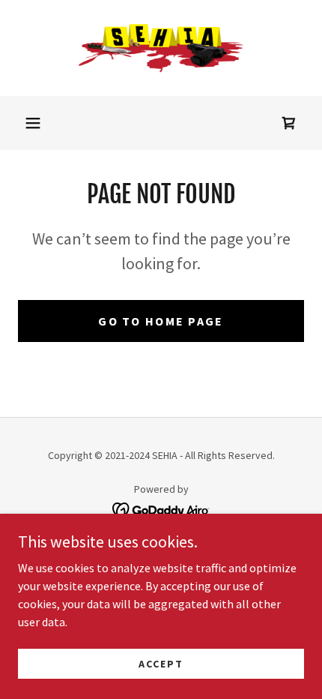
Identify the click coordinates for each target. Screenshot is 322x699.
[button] (33, 123)
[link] (161, 48)
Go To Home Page (160, 321)
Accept (161, 663)
